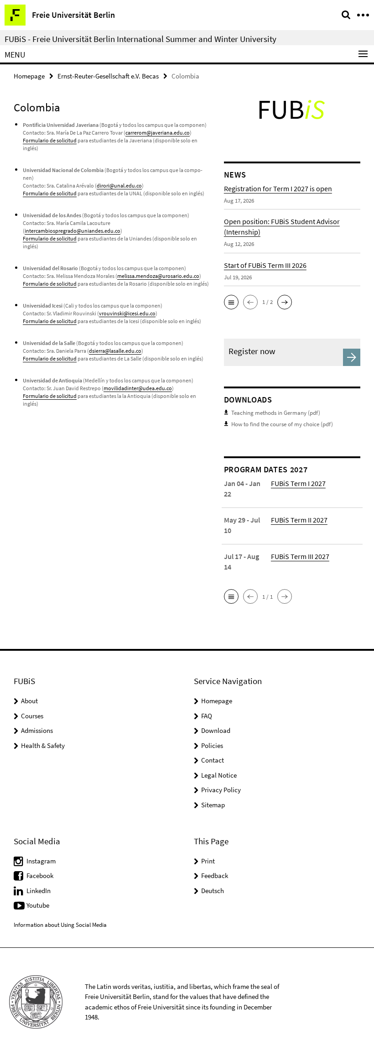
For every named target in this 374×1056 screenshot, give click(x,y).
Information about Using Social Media (60, 925)
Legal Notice (219, 775)
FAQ (206, 715)
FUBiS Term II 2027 (299, 519)
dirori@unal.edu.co (119, 185)
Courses (32, 715)
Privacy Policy (221, 789)
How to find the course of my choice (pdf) (282, 424)
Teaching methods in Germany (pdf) (275, 413)
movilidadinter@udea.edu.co (138, 388)
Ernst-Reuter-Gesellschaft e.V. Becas (108, 76)
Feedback (214, 875)
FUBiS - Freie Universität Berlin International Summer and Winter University (140, 38)
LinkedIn (38, 890)
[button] (231, 302)
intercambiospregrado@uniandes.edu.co (72, 230)
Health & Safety (43, 745)
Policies (212, 745)
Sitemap (213, 804)
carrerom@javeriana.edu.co (157, 132)
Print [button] (208, 861)
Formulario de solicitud (50, 140)
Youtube (37, 905)
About (29, 700)
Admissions (37, 730)
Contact (212, 760)
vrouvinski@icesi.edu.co (127, 313)
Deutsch (212, 890)
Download (215, 730)
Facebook (39, 875)
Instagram (41, 861)
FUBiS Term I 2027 (298, 483)
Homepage (29, 76)
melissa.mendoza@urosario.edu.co (158, 275)
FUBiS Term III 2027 (300, 556)
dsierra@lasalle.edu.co (115, 350)
